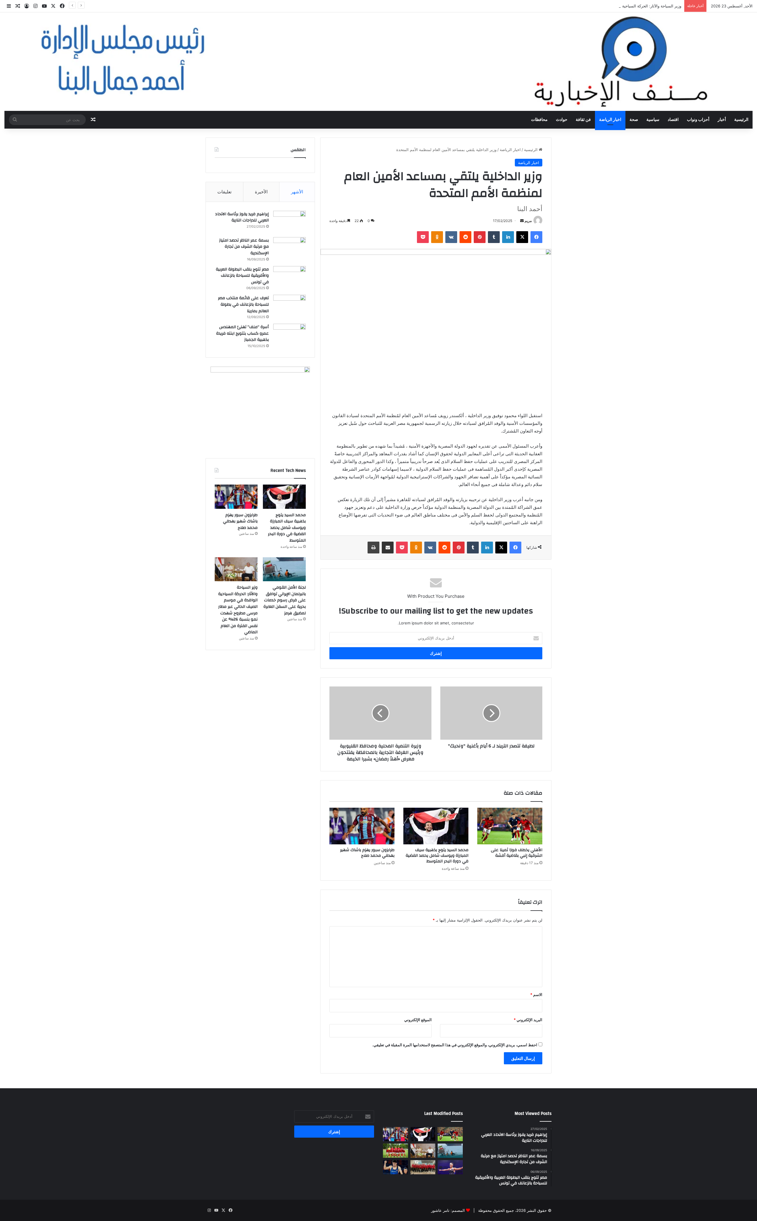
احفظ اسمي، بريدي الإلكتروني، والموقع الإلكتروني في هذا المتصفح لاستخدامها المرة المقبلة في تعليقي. (454, 1044)
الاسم (536, 994)
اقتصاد (673, 120)
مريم (528, 220)
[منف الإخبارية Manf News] (378, 61)
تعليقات (224, 192)
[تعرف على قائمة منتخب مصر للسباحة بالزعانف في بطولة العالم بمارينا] (289, 306)
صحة (634, 120)
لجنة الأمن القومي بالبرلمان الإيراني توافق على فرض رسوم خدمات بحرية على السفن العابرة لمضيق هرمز (284, 600)
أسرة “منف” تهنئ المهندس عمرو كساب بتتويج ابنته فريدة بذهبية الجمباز (242, 333)
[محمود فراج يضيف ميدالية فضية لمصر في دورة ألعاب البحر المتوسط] (395, 1167)
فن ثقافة (583, 120)
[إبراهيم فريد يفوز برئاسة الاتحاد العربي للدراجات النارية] (289, 222)
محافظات (539, 120)
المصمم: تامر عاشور (448, 1210)
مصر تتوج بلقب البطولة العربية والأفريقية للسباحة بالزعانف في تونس (242, 275)
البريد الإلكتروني (528, 1019)
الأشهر (297, 192)
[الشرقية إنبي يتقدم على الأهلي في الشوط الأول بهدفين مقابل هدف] (395, 1151)
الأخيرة (261, 192)
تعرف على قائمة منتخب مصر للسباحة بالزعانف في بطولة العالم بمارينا (243, 304)
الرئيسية (741, 120)
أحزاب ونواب (698, 120)
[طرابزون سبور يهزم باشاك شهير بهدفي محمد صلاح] (361, 826)
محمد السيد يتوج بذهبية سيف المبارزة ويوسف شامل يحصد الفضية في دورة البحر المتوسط (437, 855)
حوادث (561, 120)
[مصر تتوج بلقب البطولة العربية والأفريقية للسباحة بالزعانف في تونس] (289, 277)
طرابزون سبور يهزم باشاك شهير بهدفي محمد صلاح (367, 852)
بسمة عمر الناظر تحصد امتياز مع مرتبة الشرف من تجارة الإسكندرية (244, 247)
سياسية (652, 120)
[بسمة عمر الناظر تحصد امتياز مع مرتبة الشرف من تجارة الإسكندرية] (289, 248)
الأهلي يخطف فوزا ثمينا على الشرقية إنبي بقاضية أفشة (516, 852)
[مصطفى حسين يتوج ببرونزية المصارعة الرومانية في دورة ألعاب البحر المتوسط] (450, 1167)
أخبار (722, 120)
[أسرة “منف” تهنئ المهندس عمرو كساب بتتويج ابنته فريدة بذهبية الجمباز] (289, 335)
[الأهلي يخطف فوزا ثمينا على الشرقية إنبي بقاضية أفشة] (509, 826)
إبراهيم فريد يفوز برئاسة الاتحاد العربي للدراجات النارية (242, 217)
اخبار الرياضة (610, 120)
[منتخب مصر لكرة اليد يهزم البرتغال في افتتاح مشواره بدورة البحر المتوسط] (423, 1167)
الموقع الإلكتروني (418, 1019)
